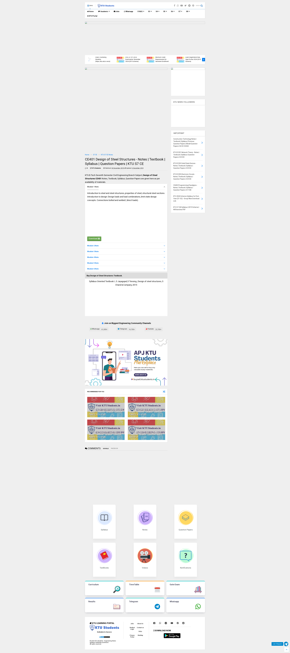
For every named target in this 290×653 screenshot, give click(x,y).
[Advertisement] (126, 220)
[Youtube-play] (181, 5)
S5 (164, 11)
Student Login (132, 628)
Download (93, 238)
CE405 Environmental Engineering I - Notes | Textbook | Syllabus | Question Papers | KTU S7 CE (105, 434)
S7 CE (95, 155)
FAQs (140, 631)
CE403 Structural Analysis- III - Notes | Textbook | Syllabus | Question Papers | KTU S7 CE (146, 434)
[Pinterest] (193, 5)
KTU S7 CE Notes (107, 155)
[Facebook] (174, 5)
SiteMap (140, 635)
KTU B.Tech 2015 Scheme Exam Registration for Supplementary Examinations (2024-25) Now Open (136, 57)
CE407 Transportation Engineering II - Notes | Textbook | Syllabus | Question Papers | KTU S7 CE (145, 412)
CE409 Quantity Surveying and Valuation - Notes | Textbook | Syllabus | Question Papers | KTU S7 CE (106, 412)
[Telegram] (189, 5)
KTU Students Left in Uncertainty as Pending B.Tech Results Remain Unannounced (195, 58)
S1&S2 (140, 11)
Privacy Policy (132, 636)
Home (91, 11)
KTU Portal (93, 16)
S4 (157, 11)
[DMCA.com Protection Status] (104, 637)
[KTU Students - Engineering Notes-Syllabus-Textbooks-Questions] (106, 6)
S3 (149, 11)
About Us (140, 623)
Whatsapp (129, 11)
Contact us (140, 627)
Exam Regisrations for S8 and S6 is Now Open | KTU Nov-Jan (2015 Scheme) (106, 59)
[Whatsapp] (178, 5)
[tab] (126, 187)
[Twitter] (185, 5)
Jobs (117, 11)
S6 (172, 11)
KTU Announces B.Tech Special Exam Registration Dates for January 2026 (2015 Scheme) (165, 57)
